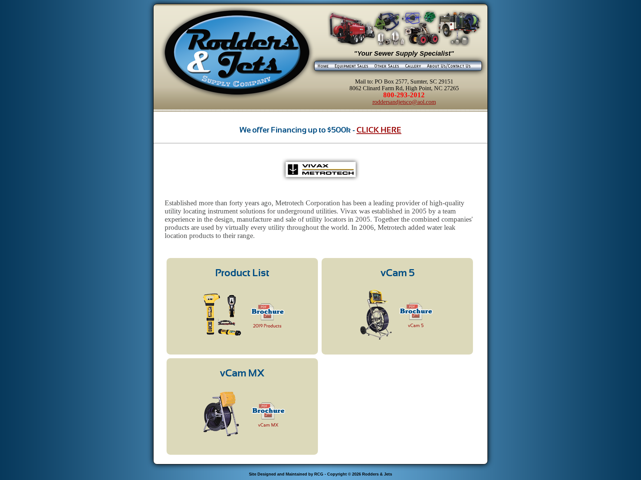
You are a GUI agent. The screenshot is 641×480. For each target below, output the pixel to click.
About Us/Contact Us (449, 66)
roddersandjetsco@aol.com (404, 102)
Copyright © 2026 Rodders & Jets (359, 474)
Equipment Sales (351, 66)
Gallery (413, 66)
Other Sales (386, 66)
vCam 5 (416, 325)
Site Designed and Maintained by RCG (286, 474)
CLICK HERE (378, 129)
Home (323, 66)
